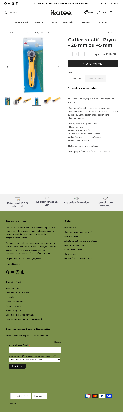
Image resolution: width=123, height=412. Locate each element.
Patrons (39, 22)
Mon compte (70, 227)
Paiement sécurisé (14, 306)
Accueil (6, 33)
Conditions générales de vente (20, 314)
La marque (102, 22)
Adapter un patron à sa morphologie (80, 240)
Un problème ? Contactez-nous (78, 258)
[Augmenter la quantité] (82, 54)
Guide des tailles (72, 236)
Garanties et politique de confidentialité (24, 319)
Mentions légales (13, 310)
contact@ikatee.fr (14, 264)
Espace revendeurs (15, 301)
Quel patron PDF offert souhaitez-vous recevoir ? (32, 356)
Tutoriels (84, 22)
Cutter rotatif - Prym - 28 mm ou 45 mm (40, 33)
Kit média (10, 297)
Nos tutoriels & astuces (75, 245)
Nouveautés (22, 22)
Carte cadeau (70, 254)
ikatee (17, 403)
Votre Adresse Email (19, 345)
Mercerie (68, 22)
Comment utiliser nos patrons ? (78, 232)
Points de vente (13, 288)
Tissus (53, 22)
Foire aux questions (73, 249)
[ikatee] (61, 12)
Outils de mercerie (18, 33)
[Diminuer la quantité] (70, 54)
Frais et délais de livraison (17, 292)
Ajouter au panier (93, 63)
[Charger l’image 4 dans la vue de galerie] (33, 65)
